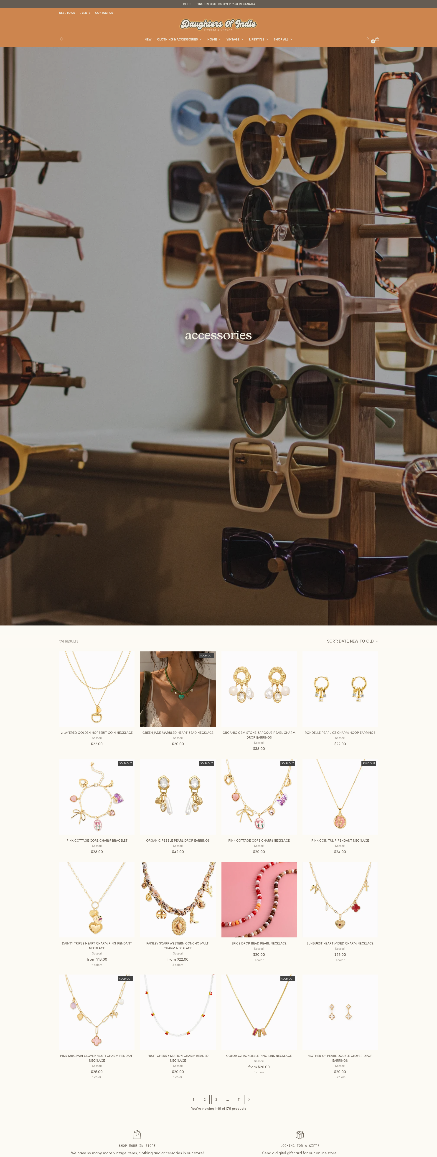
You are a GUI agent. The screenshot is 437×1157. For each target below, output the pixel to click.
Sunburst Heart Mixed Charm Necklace (340, 943)
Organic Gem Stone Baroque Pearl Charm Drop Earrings (259, 734)
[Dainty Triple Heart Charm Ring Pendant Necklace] (97, 899)
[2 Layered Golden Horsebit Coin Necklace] (97, 689)
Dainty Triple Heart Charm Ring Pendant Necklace (97, 945)
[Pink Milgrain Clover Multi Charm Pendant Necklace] (97, 1012)
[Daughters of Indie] (218, 24)
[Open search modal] (61, 39)
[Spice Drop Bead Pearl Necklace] (259, 899)
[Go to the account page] (365, 39)
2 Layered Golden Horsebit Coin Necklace (97, 732)
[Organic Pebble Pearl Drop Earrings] (178, 796)
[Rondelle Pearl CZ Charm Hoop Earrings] (340, 689)
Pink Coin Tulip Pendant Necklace (340, 840)
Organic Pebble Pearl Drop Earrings (178, 840)
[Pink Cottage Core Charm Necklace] (259, 796)
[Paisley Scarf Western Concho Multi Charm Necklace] (178, 899)
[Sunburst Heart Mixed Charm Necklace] (340, 899)
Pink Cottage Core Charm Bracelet (96, 840)
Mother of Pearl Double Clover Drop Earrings (340, 1058)
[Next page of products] (249, 1099)
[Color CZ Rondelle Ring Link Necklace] (259, 1012)
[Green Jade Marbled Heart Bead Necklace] (178, 689)
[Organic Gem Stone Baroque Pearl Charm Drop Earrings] (259, 689)
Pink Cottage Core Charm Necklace (259, 840)
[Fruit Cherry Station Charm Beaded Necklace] (178, 1012)
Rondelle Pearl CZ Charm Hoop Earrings (340, 732)
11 (239, 1099)
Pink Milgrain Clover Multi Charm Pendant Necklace (97, 1058)
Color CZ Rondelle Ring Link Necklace (259, 1055)
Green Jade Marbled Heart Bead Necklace (177, 732)
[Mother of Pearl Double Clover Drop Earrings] (340, 1012)
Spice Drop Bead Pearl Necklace (259, 943)
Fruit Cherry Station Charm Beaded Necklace (177, 1058)
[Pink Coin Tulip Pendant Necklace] (340, 796)
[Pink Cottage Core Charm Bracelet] (97, 796)
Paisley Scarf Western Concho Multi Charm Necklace (177, 945)
